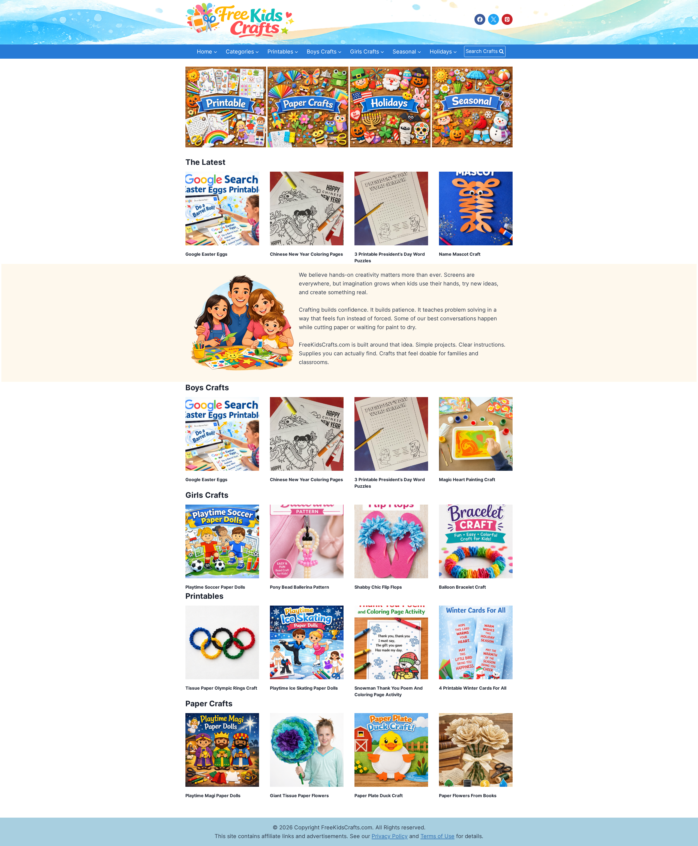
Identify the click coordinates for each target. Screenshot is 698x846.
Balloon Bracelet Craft (462, 587)
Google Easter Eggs (206, 254)
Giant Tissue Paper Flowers (299, 795)
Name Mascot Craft (459, 254)
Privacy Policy (390, 836)
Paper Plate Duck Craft (378, 795)
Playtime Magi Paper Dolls (212, 795)
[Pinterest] (507, 19)
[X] (493, 19)
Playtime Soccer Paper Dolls (215, 587)
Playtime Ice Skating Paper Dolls (304, 688)
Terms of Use (437, 836)
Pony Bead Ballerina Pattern (299, 587)
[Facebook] (479, 19)
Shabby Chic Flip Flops (378, 587)
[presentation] (222, 208)
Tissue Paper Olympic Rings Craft (221, 688)
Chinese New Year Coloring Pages (306, 254)
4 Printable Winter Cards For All (472, 688)
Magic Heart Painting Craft (467, 479)
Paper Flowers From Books (468, 795)
